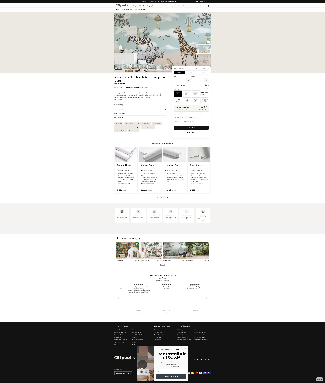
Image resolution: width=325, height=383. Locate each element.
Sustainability (158, 332)
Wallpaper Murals (127, 9)
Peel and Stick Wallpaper (184, 339)
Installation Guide (137, 335)
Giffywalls (120, 379)
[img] (162, 278)
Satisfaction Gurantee (121, 339)
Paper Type (117, 337)
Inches (179, 72)
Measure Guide (118, 335)
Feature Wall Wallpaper (144, 123)
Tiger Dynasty (119, 260)
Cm (191, 72)
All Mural (196, 330)
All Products (119, 123)
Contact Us (157, 339)
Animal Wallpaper (139, 9)
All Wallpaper (180, 330)
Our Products (118, 330)
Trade (134, 342)
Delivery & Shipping (120, 332)
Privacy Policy (158, 337)
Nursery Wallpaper (134, 127)
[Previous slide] (157, 197)
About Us (156, 330)
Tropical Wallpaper (182, 337)
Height (193, 76)
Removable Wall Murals (201, 339)
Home (118, 9)
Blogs (133, 344)
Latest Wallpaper (182, 332)
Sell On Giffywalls (119, 342)
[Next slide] (167, 197)
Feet (203, 72)
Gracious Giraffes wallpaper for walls (144, 260)
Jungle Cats (189, 260)
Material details (204, 89)
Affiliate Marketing (137, 339)
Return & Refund (137, 332)
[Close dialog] (185, 348)
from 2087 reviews (162, 280)
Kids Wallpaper (157, 123)
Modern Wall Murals (200, 332)
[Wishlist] (204, 5)
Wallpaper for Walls (121, 131)
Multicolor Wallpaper (121, 127)
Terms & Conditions (160, 335)
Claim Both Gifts (171, 376)
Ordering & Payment (138, 330)
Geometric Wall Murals (201, 335)
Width (176, 76)
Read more (118, 99)
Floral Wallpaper (181, 335)
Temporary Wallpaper (148, 127)
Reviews (116, 347)
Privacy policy (128, 379)
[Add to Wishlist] (137, 244)
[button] (139, 6)
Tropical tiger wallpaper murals (168, 260)
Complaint (135, 337)
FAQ (115, 344)
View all (162, 265)
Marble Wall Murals (199, 337)
